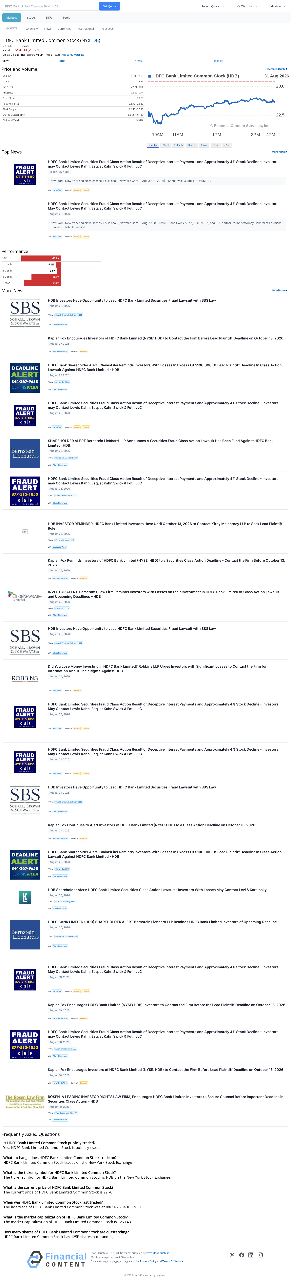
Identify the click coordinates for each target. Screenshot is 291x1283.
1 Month (178, 144)
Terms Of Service (172, 1261)
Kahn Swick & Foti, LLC (65, 496)
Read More (279, 290)
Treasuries (107, 29)
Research (218, 61)
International (86, 29)
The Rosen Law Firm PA (66, 1113)
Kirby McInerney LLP (64, 540)
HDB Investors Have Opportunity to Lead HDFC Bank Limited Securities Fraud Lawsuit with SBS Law (132, 300)
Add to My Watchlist (73, 54)
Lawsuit (86, 190)
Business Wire (59, 547)
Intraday (152, 144)
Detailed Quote (276, 69)
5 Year (227, 144)
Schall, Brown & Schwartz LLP (68, 315)
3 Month (191, 144)
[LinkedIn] (251, 1259)
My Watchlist (245, 6)
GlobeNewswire (60, 325)
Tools (66, 17)
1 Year (204, 144)
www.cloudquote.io (157, 1253)
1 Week (165, 144)
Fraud (77, 190)
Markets (11, 17)
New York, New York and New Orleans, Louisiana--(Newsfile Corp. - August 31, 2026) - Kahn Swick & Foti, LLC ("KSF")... (131, 180)
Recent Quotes (211, 6)
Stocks (31, 17)
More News (279, 151)
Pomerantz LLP (62, 608)
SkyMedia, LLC (62, 382)
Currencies (64, 29)
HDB (94, 40)
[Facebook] (242, 1259)
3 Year (215, 144)
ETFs (49, 17)
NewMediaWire (60, 352)
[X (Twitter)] (232, 1259)
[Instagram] (260, 1259)
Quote (60, 61)
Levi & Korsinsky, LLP (64, 902)
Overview (32, 29)
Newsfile (57, 190)
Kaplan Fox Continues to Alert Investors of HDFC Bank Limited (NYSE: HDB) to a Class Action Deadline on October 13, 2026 (151, 825)
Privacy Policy (148, 1261)
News (47, 29)
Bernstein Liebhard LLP (66, 458)
